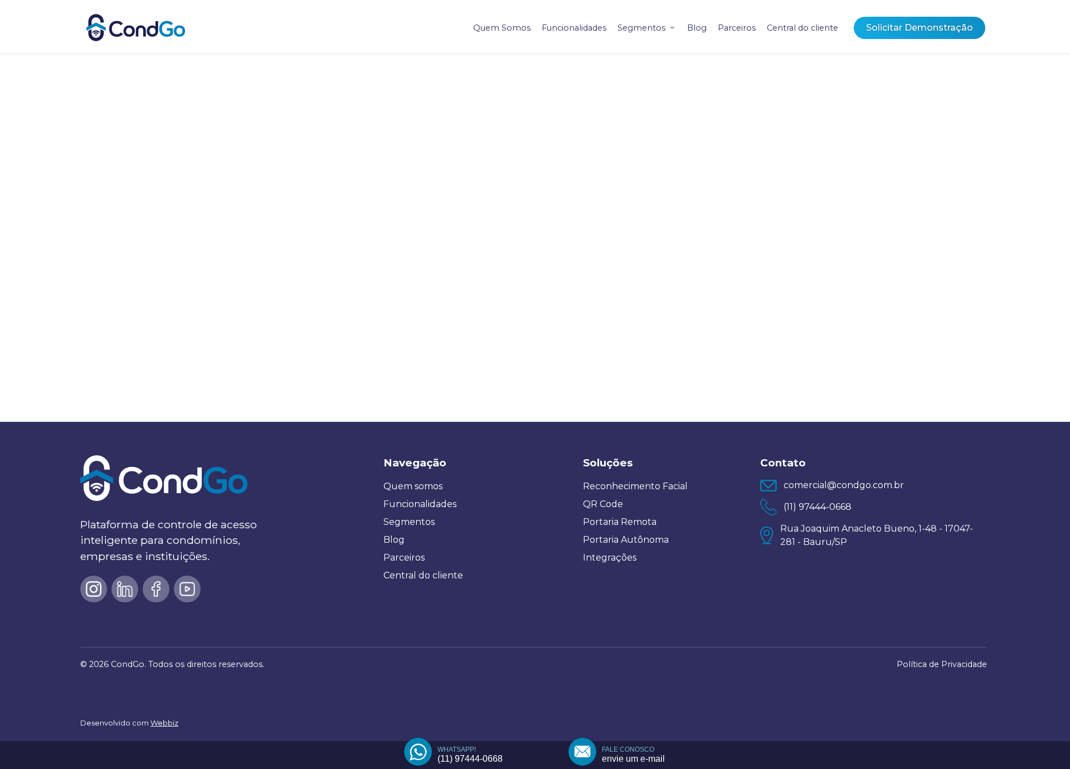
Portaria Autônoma (626, 539)
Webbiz (164, 722)
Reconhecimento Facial (635, 486)
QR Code (603, 504)
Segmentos (641, 28)
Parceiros (737, 28)
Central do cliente (802, 28)
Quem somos (412, 486)
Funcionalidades (574, 28)
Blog (697, 28)
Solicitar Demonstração (919, 27)
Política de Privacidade (942, 664)
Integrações (609, 557)
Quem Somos (502, 28)
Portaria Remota (619, 522)
